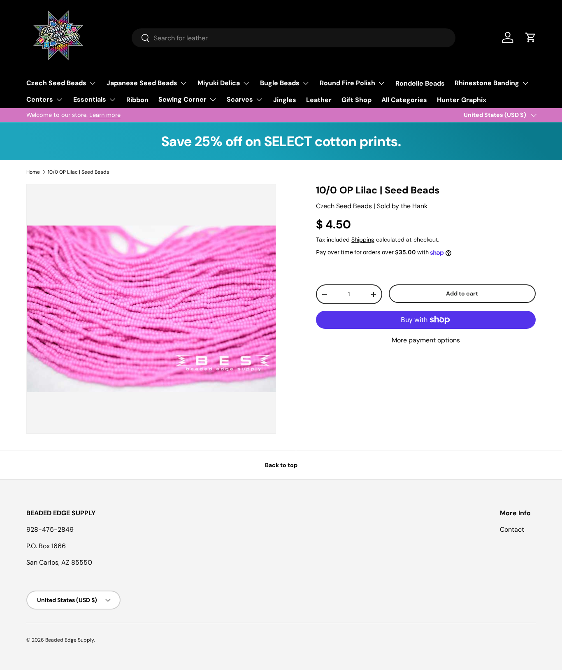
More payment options (426, 340)
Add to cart (462, 293)
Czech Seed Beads (56, 83)
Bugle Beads (280, 83)
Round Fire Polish (347, 83)
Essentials (89, 99)
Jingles (284, 99)
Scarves (240, 99)
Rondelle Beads (420, 83)
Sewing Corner (182, 99)
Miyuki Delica (218, 83)
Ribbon (137, 99)
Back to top (281, 465)
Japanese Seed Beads (142, 83)
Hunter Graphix (461, 99)
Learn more (105, 115)
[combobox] (293, 37)
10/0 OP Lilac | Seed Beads (78, 172)
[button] (531, 37)
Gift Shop (356, 99)
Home (33, 172)
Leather (319, 99)
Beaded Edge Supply (69, 640)
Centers (39, 99)
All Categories (404, 99)
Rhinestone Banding (487, 83)
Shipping (362, 239)
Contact (512, 529)
